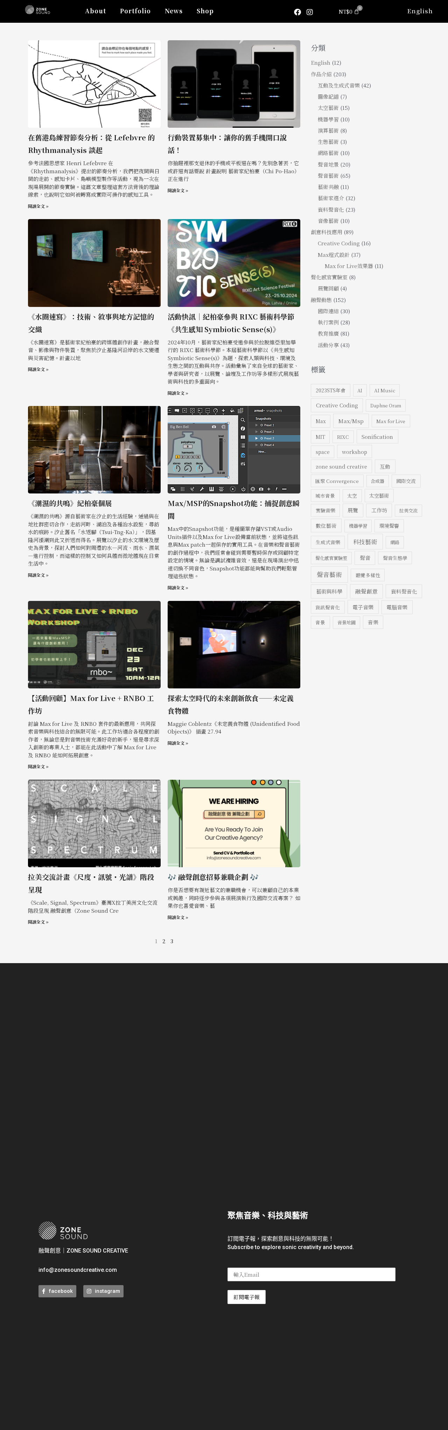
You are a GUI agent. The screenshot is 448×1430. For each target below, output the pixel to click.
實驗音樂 (325, 510)
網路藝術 (328, 152)
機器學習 (328, 119)
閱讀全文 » (38, 206)
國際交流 (406, 480)
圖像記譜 (328, 96)
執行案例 (328, 322)
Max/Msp (351, 421)
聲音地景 (328, 164)
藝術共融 (328, 186)
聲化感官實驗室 (329, 277)
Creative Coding (339, 243)
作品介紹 (321, 74)
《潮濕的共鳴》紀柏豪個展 (70, 503)
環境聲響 (389, 525)
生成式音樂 (328, 542)
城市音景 (325, 495)
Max (321, 421)
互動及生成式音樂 (339, 85)
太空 (352, 495)
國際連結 (328, 311)
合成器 (377, 481)
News (174, 10)
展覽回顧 (328, 288)
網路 (394, 542)
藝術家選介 (331, 198)
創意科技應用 (326, 232)
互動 (385, 466)
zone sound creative (341, 466)
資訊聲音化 (327, 607)
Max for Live (390, 421)
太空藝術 (328, 107)
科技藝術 (365, 541)
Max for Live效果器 (349, 265)
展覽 (353, 510)
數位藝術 (326, 525)
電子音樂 (362, 607)
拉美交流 (408, 510)
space (323, 451)
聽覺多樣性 (368, 575)
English (420, 10)
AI (359, 390)
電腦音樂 (396, 607)
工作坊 (379, 510)
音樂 (373, 622)
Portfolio (135, 10)
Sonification (377, 436)
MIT (320, 436)
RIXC (343, 436)
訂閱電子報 (246, 1297)
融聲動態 (321, 299)
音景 (320, 622)
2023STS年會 (330, 390)
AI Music (384, 390)
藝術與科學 (329, 591)
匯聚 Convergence (337, 480)
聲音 (365, 557)
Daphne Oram (385, 405)
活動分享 (328, 345)
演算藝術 (328, 130)
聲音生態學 (395, 557)
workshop (354, 451)
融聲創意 (366, 591)
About (95, 10)
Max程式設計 (334, 254)
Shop (205, 10)
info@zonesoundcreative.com (77, 1270)
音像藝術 (328, 220)
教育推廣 (328, 333)
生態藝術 (328, 141)
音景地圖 (346, 622)
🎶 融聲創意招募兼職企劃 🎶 (213, 877)
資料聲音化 (331, 209)
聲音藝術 (328, 175)
